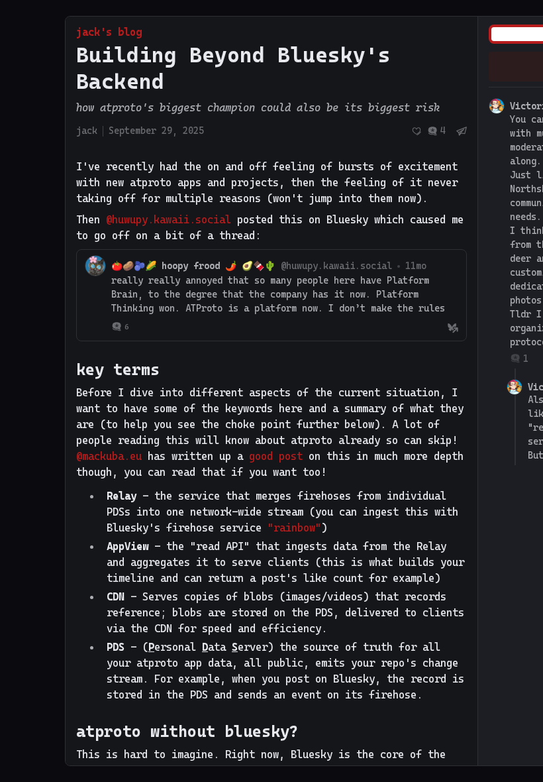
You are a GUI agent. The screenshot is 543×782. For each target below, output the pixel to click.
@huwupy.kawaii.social (168, 219)
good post (276, 456)
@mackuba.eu (109, 456)
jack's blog (109, 32)
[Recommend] (416, 131)
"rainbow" (294, 528)
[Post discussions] (436, 131)
